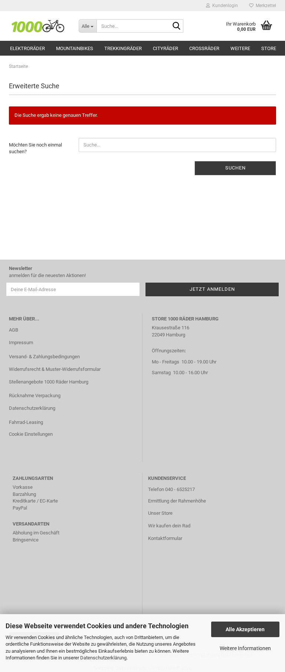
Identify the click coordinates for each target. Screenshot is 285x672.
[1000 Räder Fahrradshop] (38, 26)
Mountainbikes (74, 48)
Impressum (21, 342)
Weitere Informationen (245, 648)
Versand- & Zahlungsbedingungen (44, 356)
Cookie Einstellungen (31, 434)
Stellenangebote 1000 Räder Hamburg (48, 382)
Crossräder (204, 48)
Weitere (240, 48)
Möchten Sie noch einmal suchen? (35, 148)
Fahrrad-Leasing (26, 422)
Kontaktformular (165, 538)
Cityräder (165, 48)
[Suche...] (176, 26)
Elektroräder (27, 48)
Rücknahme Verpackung (34, 395)
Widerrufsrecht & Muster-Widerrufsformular (55, 369)
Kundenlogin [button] (224, 5)
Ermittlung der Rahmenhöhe (177, 501)
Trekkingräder (123, 48)
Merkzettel (264, 5)
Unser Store (160, 513)
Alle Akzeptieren (245, 629)
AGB (13, 330)
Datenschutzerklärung (103, 658)
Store (268, 48)
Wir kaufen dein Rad (169, 525)
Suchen (235, 168)
